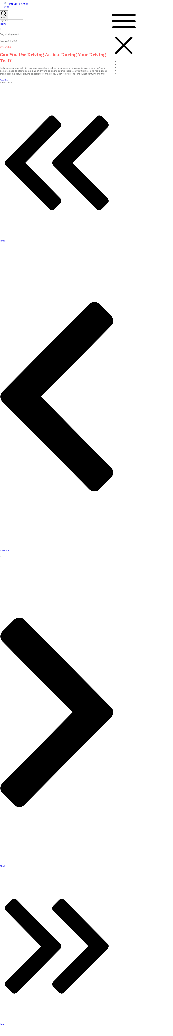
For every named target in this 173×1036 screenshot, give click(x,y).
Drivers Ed (5, 46)
